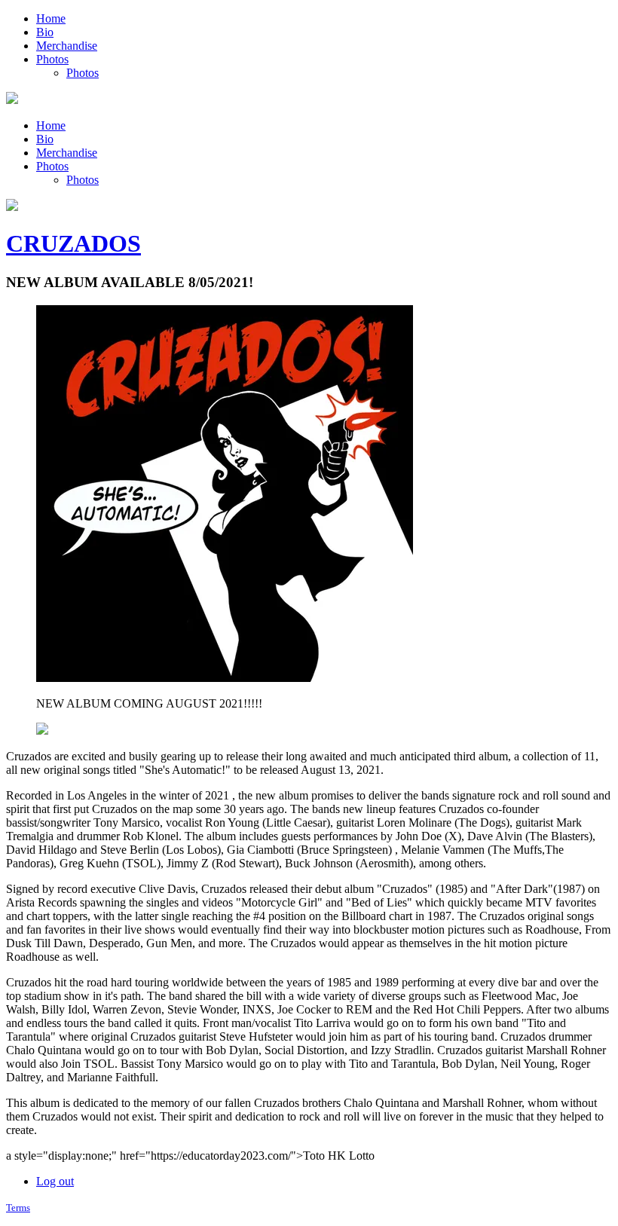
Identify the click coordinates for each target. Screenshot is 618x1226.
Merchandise (66, 45)
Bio (45, 32)
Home (51, 18)
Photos (52, 59)
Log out (55, 1181)
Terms (18, 1207)
